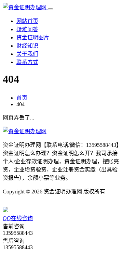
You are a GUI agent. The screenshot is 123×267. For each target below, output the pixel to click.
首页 (21, 98)
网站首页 (27, 21)
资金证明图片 (32, 37)
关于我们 (27, 54)
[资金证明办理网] (25, 7)
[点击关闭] (3, 203)
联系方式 (27, 62)
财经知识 (27, 46)
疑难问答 (27, 29)
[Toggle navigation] (50, 9)
